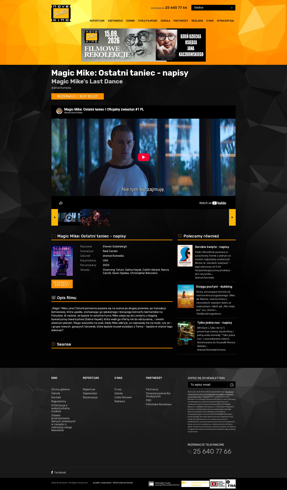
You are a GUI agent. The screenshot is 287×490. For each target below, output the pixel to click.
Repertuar (97, 20)
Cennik (130, 20)
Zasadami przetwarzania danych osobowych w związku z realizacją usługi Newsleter (211, 394)
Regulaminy (58, 401)
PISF (148, 400)
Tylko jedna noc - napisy (214, 323)
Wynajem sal (225, 20)
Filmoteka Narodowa (158, 404)
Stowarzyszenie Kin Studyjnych (158, 395)
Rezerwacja (90, 397)
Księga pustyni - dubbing (214, 286)
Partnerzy (181, 20)
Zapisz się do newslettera (206, 378)
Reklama (197, 20)
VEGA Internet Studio (123, 483)
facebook (60, 472)
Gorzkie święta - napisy (212, 247)
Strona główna (60, 389)
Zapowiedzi (115, 20)
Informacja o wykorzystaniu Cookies (60, 408)
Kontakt (56, 397)
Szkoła (165, 20)
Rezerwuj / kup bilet (77, 96)
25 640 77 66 (176, 8)
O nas (210, 20)
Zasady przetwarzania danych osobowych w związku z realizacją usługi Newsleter (63, 423)
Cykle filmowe (147, 20)
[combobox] (213, 7)
